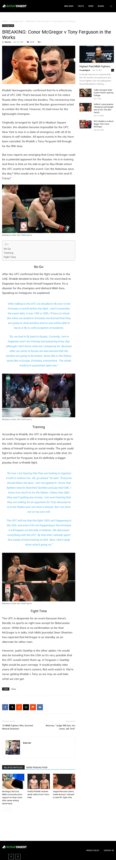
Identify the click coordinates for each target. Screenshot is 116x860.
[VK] (40, 707)
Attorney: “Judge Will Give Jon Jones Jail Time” (60, 727)
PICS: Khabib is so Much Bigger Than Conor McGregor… (104, 124)
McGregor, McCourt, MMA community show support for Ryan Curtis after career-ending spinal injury (12, 797)
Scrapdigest (84, 70)
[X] (12, 707)
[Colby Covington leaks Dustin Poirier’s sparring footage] (85, 93)
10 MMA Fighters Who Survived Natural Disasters (17, 727)
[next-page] (9, 809)
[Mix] (33, 707)
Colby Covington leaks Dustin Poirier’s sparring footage (103, 92)
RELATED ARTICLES (13, 767)
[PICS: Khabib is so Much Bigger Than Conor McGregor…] (85, 124)
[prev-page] (4, 809)
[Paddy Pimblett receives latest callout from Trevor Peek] (38, 781)
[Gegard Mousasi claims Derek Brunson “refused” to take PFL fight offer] (64, 781)
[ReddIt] (19, 707)
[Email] (26, 707)
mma (13, 689)
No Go (7, 248)
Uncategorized (16, 21)
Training (8, 252)
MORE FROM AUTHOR (36, 767)
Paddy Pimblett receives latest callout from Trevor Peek (38, 794)
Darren (8, 42)
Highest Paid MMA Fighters (94, 66)
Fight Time (10, 256)
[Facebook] (5, 707)
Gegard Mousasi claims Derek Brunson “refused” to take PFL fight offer (64, 794)
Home (4, 21)
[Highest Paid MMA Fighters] (96, 54)
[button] (111, 6)
